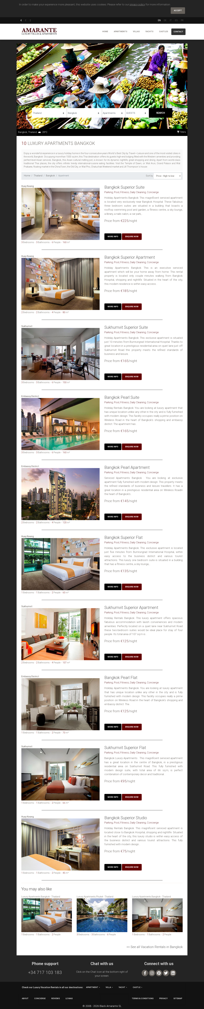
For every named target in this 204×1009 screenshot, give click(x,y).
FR (182, 20)
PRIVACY (163, 998)
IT (171, 20)
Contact (178, 32)
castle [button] (136, 987)
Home (105, 31)
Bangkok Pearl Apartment (127, 467)
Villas (136, 31)
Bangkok (50, 175)
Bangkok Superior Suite (124, 187)
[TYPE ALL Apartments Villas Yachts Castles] (113, 112)
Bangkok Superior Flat (123, 537)
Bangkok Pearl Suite (121, 397)
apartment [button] (92, 987)
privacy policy (137, 4)
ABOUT (25, 998)
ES (176, 20)
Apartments (120, 31)
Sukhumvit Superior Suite (126, 327)
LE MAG (69, 998)
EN (159, 20)
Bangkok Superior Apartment (129, 257)
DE (165, 20)
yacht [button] (122, 987)
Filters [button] (182, 132)
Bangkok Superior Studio (125, 817)
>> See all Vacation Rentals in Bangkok (155, 947)
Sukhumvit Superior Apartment (131, 607)
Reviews (55, 998)
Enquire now (131, 236)
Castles (163, 31)
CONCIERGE (40, 998)
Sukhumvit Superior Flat (125, 747)
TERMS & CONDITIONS (142, 998)
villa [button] (108, 987)
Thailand (38, 175)
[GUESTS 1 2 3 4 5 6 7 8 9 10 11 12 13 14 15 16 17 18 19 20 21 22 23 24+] (137, 112)
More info (113, 236)
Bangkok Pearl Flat (120, 677)
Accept (178, 10)
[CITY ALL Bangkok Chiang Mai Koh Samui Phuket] (84, 112)
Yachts (149, 31)
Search (160, 113)
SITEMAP (177, 998)
